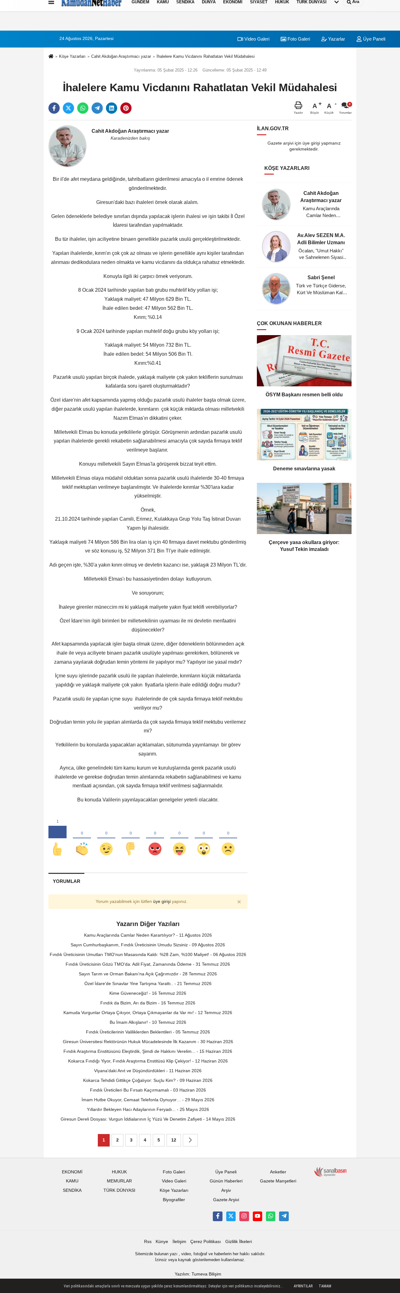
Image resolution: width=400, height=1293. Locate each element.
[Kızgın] (155, 839)
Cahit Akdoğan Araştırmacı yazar (121, 56)
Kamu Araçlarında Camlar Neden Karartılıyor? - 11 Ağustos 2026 (148, 935)
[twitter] (68, 108)
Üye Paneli (373, 39)
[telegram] (97, 108)
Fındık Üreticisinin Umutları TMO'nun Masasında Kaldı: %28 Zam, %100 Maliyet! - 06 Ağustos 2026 (148, 954)
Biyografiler (174, 1199)
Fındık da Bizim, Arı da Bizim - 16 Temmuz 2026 (147, 1002)
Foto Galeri (298, 39)
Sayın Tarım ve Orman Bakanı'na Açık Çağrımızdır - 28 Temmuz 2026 (148, 973)
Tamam (325, 1286)
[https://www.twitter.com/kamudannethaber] (231, 1216)
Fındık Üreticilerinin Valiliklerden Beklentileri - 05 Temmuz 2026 (148, 1031)
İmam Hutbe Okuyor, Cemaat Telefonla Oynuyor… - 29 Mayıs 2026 (148, 1099)
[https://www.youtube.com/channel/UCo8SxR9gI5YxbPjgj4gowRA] (257, 1216)
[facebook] (54, 108)
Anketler (278, 1172)
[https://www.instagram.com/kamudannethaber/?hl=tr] (244, 1216)
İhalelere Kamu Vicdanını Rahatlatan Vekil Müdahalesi (206, 56)
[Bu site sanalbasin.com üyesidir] (330, 1171)
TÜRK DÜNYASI (119, 1190)
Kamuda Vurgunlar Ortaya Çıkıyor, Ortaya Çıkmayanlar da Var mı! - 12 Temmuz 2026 (147, 1012)
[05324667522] (270, 1216)
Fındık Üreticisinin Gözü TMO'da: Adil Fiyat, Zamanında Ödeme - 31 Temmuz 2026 (148, 964)
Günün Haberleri (226, 1181)
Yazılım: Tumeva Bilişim (198, 1274)
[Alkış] (82, 839)
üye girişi (162, 901)
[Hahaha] (179, 839)
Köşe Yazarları (72, 56)
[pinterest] (126, 108)
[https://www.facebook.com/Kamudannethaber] (217, 1216)
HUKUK (119, 1172)
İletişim (179, 1241)
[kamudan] (283, 1216)
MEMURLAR (119, 1181)
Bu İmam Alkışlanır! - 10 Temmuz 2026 (148, 1022)
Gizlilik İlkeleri (238, 1241)
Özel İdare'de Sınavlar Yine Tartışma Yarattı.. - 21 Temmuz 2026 (148, 983)
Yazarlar (336, 39)
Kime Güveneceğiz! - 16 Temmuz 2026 (147, 993)
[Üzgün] (228, 839)
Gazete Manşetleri (278, 1181)
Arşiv (226, 1190)
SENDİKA (72, 1190)
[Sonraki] (190, 1140)
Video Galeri (256, 39)
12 (173, 1140)
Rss (148, 1241)
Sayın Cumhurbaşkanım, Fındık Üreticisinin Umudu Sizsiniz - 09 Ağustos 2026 (148, 944)
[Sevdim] (106, 839)
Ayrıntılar (303, 1286)
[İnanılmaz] (204, 839)
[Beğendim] (57, 839)
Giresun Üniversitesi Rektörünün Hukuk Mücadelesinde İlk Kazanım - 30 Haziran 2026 (148, 1041)
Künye (162, 1241)
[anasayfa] (50, 56)
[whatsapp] (82, 108)
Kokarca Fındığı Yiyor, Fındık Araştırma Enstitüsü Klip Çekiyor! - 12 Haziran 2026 (148, 1060)
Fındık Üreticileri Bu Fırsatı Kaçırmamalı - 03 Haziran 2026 (148, 1089)
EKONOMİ (72, 1172)
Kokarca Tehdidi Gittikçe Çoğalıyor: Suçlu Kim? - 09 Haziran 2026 (147, 1080)
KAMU (72, 1181)
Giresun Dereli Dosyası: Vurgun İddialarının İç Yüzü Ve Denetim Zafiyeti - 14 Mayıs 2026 (148, 1119)
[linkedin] (111, 108)
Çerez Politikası (205, 1241)
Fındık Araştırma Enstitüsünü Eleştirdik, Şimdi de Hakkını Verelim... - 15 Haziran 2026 (147, 1051)
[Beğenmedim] (131, 839)
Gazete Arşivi (226, 1199)
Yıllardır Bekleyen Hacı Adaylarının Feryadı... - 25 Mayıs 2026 (148, 1109)
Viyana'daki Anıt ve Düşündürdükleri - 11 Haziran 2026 (148, 1070)
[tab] (66, 881)
